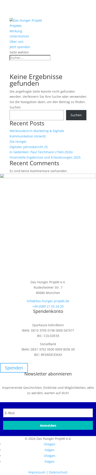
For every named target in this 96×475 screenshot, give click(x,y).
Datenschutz (58, 472)
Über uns (16, 41)
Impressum (36, 472)
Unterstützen (19, 36)
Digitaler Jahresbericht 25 (29, 147)
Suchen (15, 107)
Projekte (16, 26)
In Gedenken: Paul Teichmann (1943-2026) (41, 152)
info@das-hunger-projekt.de (48, 301)
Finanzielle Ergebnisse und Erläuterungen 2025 (45, 157)
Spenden (14, 368)
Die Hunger (18, 141)
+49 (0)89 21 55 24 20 (48, 306)
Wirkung (16, 31)
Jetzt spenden (20, 47)
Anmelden (48, 425)
